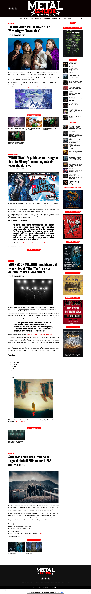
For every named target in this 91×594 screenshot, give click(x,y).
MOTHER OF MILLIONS (23, 424)
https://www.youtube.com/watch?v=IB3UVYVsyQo (34, 87)
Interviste (36, 18)
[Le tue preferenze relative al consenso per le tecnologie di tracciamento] (89, 592)
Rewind (31, 18)
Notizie (21, 18)
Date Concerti (47, 18)
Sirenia (20, 536)
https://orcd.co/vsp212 (19, 421)
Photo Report (54, 18)
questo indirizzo (42, 533)
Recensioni (26, 18)
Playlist (64, 18)
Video (60, 18)
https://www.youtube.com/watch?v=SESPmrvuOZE (39, 334)
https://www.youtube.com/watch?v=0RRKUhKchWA (35, 243)
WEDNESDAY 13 (21, 246)
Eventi (41, 18)
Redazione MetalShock (19, 35)
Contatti (69, 18)
